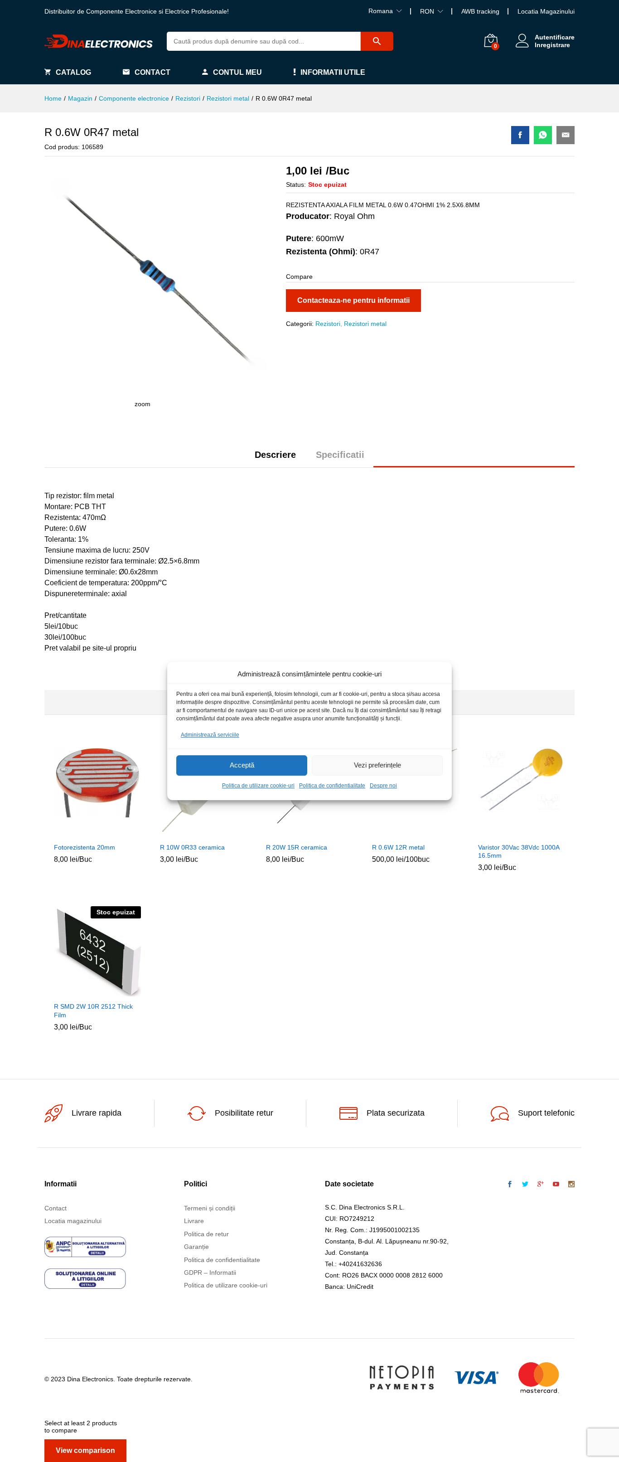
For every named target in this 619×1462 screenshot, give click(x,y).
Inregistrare (552, 45)
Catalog (73, 72)
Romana (380, 11)
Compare (118, 832)
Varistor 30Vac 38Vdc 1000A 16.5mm (518, 851)
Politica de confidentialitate (332, 785)
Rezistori (327, 323)
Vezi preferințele (377, 765)
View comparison (85, 1450)
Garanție (196, 1246)
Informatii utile (332, 72)
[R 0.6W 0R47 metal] (520, 135)
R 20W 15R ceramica (296, 847)
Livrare (194, 1220)
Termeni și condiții (209, 1208)
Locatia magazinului (73, 1220)
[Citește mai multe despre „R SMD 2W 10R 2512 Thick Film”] (76, 991)
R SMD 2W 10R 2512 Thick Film (93, 1010)
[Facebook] (509, 1185)
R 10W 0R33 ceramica (192, 847)
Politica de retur (206, 1234)
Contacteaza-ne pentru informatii (353, 300)
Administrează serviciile (210, 735)
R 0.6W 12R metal (398, 847)
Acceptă (242, 765)
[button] (76, 832)
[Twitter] (525, 1185)
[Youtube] (556, 1185)
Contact (152, 72)
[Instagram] (571, 1185)
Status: (296, 184)
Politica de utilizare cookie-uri (258, 785)
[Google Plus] (540, 1185)
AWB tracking (480, 11)
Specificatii (340, 454)
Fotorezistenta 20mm (84, 847)
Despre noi (383, 785)
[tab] (275, 458)
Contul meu (237, 72)
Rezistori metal (365, 323)
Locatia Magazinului (546, 11)
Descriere (275, 454)
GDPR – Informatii (210, 1272)
